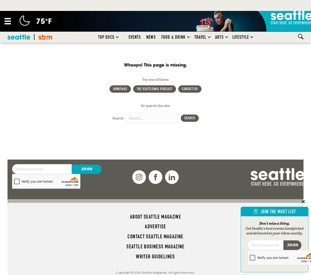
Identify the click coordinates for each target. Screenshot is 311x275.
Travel (200, 37)
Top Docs (106, 37)
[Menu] (8, 21)
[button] (117, 37)
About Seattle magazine (155, 217)
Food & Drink (173, 37)
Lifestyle (240, 37)
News (151, 37)
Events (135, 37)
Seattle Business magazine (155, 246)
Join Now (86, 169)
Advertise (155, 226)
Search (118, 118)
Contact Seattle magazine (155, 236)
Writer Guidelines (155, 256)
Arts (219, 37)
